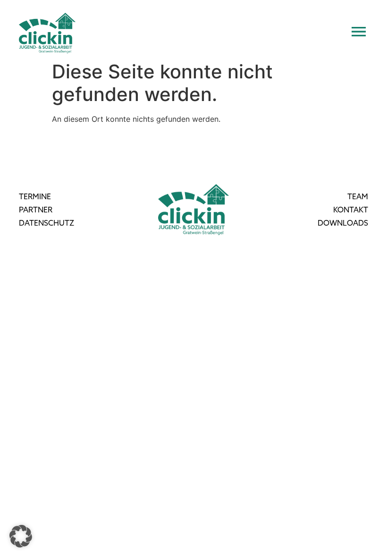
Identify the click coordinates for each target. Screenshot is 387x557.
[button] (21, 536)
